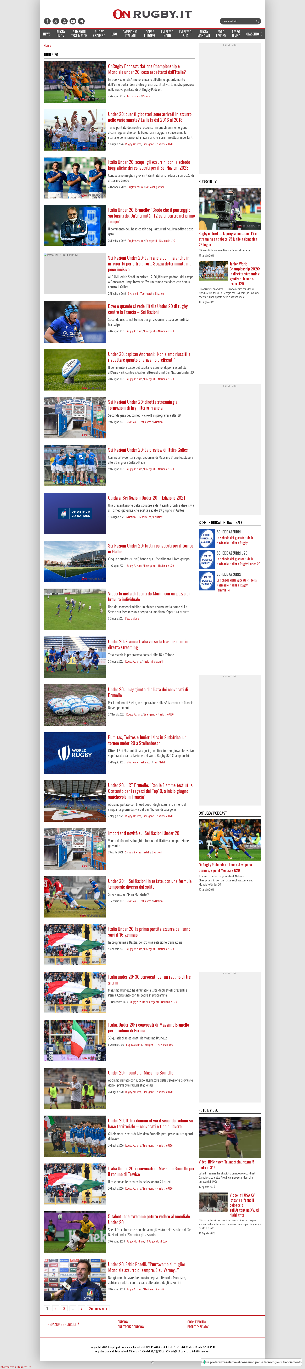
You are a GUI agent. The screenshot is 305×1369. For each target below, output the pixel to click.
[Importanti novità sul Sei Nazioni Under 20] (75, 849)
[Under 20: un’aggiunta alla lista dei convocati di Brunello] (75, 705)
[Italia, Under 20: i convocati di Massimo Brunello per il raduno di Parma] (75, 1041)
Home (47, 45)
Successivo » (98, 1308)
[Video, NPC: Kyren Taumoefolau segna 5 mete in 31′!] (230, 1138)
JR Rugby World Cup (156, 1241)
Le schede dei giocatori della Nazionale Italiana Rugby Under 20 (238, 561)
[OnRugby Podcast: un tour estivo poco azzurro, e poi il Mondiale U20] (230, 840)
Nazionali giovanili (155, 187)
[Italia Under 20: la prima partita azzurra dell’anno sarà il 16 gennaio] (75, 945)
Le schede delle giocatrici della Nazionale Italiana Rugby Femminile (237, 585)
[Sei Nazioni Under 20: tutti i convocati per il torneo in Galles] (75, 562)
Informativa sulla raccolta (15, 1367)
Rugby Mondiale (135, 1241)
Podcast (146, 96)
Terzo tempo (133, 96)
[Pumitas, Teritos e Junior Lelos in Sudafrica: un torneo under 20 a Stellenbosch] (75, 753)
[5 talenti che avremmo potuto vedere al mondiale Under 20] (75, 1232)
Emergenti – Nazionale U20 (157, 144)
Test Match (159, 762)
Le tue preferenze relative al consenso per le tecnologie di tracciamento (251, 1362)
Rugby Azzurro (133, 144)
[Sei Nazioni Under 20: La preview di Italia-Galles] (75, 466)
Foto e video (132, 619)
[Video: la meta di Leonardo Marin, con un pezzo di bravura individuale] (75, 610)
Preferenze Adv (198, 1326)
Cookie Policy (196, 1321)
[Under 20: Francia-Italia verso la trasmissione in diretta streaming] (75, 657)
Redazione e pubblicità (63, 1324)
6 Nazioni (160, 294)
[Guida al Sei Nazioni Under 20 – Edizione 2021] (75, 514)
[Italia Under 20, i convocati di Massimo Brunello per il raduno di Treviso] (75, 1184)
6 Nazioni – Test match (140, 294)
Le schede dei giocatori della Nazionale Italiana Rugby (235, 540)
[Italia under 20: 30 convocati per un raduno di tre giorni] (75, 993)
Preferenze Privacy (131, 1326)
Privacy (123, 1321)
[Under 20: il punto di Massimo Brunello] (75, 1089)
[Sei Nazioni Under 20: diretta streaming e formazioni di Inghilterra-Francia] (75, 418)
